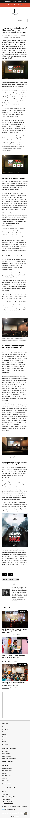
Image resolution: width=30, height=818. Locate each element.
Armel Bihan (5, 688)
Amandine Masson (7, 634)
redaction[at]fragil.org (9, 809)
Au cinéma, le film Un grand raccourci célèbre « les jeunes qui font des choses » (14, 630)
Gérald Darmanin (10, 360)
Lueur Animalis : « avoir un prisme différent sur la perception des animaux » (13, 657)
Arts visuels (23, 611)
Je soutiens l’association (14, 5)
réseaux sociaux (15, 364)
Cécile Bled (10, 35)
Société (10, 574)
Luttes (4, 574)
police (6, 372)
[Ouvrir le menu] (3, 20)
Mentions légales (15, 816)
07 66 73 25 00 (8, 801)
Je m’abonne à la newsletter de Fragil (14, 1)
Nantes (17, 579)
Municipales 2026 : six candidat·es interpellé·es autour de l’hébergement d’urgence (13, 683)
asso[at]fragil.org (8, 803)
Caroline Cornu (6, 661)
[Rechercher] (25, 20)
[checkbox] (25, 813)
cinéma (5, 579)
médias (11, 579)
